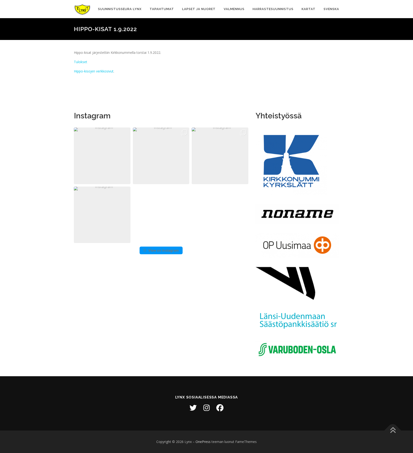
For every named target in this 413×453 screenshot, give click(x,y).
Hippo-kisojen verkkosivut (94, 71)
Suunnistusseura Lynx (119, 9)
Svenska (331, 9)
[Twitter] (193, 407)
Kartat (308, 9)
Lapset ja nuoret (199, 9)
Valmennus (234, 9)
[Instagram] (206, 407)
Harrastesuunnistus (273, 9)
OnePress (203, 441)
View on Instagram (163, 250)
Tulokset (80, 62)
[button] (102, 155)
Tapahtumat (162, 9)
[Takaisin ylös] (392, 430)
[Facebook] (219, 407)
